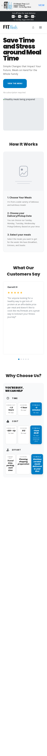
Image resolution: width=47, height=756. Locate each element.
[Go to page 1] (18, 359)
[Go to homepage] (10, 28)
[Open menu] (40, 27)
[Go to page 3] (23, 359)
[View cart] (33, 27)
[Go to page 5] (28, 359)
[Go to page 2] (21, 359)
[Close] (2, 5)
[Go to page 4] (26, 359)
